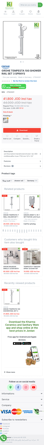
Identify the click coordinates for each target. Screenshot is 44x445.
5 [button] (12, 230)
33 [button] (38, 231)
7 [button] (17, 230)
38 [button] (24, 232)
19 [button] (5, 231)
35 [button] (17, 232)
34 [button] (40, 231)
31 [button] (33, 231)
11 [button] (26, 230)
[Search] (40, 5)
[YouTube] (33, 387)
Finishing (6, 116)
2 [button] (23, 61)
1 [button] (20, 61)
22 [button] (12, 231)
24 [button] (17, 231)
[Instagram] (25, 387)
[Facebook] (18, 387)
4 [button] (10, 230)
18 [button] (3, 231)
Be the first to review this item (25, 81)
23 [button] (14, 231)
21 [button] (10, 231)
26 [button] (22, 231)
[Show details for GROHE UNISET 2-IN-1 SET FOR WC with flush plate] (32, 202)
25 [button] (19, 231)
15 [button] (36, 230)
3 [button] (7, 230)
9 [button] (22, 230)
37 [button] (22, 232)
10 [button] (24, 230)
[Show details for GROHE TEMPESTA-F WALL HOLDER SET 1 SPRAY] (11, 202)
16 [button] (38, 230)
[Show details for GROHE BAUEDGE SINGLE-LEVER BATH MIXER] (11, 255)
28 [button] (26, 231)
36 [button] (19, 232)
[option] (22, 40)
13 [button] (31, 230)
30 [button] (31, 231)
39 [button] (26, 232)
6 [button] (14, 230)
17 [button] (40, 230)
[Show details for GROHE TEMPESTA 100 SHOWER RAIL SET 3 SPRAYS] (11, 296)
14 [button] (33, 230)
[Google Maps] (10, 387)
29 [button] (29, 231)
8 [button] (19, 230)
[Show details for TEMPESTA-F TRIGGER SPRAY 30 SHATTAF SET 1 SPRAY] (32, 255)
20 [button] (7, 231)
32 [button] (36, 231)
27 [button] (24, 231)
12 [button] (29, 230)
